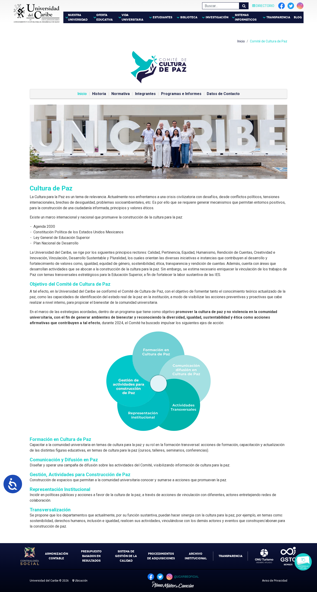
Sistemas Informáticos (245, 17)
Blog (298, 17)
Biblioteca (188, 17)
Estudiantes (162, 17)
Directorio (264, 6)
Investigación (217, 17)
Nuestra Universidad (77, 17)
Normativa (120, 94)
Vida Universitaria (132, 17)
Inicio (241, 41)
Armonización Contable (56, 556)
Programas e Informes (181, 94)
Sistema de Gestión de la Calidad (126, 556)
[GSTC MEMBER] (285, 556)
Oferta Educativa (104, 17)
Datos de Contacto (223, 94)
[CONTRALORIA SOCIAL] (29, 556)
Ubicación (80, 580)
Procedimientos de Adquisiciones (161, 556)
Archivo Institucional (196, 556)
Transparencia (278, 17)
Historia (99, 94)
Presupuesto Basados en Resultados (91, 556)
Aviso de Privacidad (274, 580)
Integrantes (145, 94)
